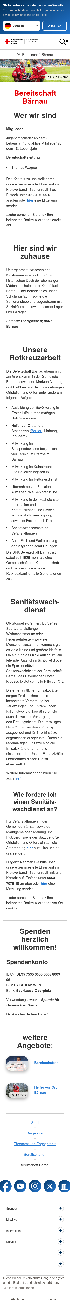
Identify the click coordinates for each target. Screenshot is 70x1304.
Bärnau (36, 430)
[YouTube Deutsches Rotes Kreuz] (20, 1186)
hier (17, 777)
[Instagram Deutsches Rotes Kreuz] (35, 1186)
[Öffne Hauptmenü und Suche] (63, 41)
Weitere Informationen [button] (19, 1288)
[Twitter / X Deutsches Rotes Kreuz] (50, 1186)
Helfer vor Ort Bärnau (45, 1090)
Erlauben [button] (53, 1298)
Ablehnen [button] (17, 1298)
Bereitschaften (46, 1062)
